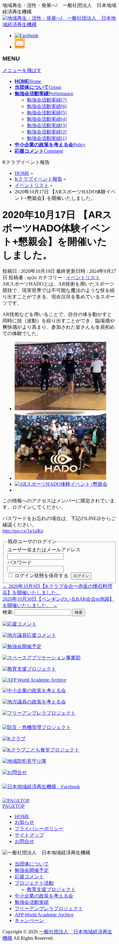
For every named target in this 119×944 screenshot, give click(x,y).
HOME (22, 816)
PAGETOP (13, 806)
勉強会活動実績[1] (47, 138)
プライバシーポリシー (39, 828)
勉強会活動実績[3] (47, 125)
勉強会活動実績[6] (47, 106)
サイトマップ (29, 835)
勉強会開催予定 (32, 870)
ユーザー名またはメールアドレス (44, 549)
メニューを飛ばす (21, 70)
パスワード (19, 562)
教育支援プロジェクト (51, 889)
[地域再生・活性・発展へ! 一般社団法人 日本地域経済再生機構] (59, 24)
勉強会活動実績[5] (47, 112)
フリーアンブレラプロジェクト (49, 908)
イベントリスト (83, 277)
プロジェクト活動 (34, 883)
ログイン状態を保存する (41, 575)
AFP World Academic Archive (44, 914)
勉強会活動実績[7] (47, 99)
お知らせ (24, 822)
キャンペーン (29, 920)
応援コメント (29, 876)
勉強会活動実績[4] (47, 119)
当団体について (32, 863)
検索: (7, 612)
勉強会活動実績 (32, 902)
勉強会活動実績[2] (47, 131)
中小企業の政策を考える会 (44, 895)
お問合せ (24, 841)
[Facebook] (26, 35)
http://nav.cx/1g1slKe (22, 530)
